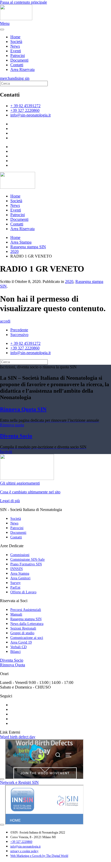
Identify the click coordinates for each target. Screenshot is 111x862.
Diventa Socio (11, 660)
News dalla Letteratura (26, 624)
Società (16, 41)
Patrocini (17, 55)
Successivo (19, 334)
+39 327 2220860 (24, 110)
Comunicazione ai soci (26, 638)
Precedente (19, 330)
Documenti (19, 60)
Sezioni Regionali (23, 628)
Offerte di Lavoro (23, 592)
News (15, 46)
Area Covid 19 (21, 642)
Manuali (16, 614)
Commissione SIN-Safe (27, 559)
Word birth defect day (17, 737)
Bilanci (15, 652)
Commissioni (19, 555)
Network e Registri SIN (19, 782)
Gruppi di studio (22, 633)
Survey (15, 583)
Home (15, 37)
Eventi (15, 51)
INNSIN (16, 569)
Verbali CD (18, 647)
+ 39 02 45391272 (25, 106)
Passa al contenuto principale (23, 2)
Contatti (16, 65)
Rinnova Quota (12, 665)
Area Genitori (20, 578)
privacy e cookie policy (24, 851)
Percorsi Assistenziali (25, 610)
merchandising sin (14, 78)
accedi (5, 321)
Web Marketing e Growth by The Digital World (39, 856)
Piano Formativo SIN (26, 564)
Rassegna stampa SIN (26, 619)
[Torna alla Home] (16, 19)
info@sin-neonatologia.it (30, 115)
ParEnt (15, 587)
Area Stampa (19, 573)
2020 (69, 281)
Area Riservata (22, 69)
